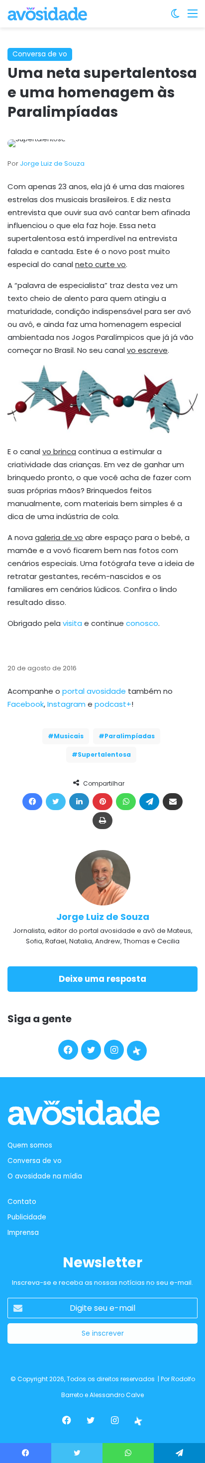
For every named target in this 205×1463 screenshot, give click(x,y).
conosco (142, 623)
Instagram (66, 704)
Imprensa (23, 1232)
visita (72, 623)
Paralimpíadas (129, 736)
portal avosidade (94, 691)
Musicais (69, 736)
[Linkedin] (79, 801)
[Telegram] (149, 801)
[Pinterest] (102, 801)
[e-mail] (173, 801)
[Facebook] (32, 801)
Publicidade (26, 1217)
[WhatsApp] (126, 801)
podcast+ (113, 704)
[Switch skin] (175, 17)
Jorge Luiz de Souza (52, 163)
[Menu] (193, 17)
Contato (21, 1201)
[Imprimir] (102, 820)
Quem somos (29, 1145)
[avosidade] (47, 13)
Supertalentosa (104, 754)
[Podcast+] (137, 1051)
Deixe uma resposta (102, 979)
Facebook (25, 704)
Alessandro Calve (117, 1395)
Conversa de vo (39, 54)
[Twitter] (56, 801)
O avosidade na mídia (44, 1176)
